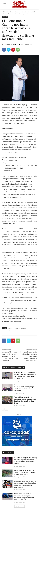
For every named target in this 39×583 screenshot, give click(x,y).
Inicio (4, 12)
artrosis (10, 328)
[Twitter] (9, 50)
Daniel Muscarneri (12, 44)
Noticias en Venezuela (20, 328)
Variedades (10, 12)
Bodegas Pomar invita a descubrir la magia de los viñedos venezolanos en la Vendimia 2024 (28, 356)
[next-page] (6, 409)
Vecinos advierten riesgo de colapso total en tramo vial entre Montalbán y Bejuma (25, 472)
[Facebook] (4, 50)
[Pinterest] (13, 50)
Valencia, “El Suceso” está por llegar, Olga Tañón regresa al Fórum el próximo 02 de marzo (10, 356)
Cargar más (19, 506)
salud (14, 331)
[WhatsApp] (18, 50)
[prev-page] (3, 409)
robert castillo (6, 331)
